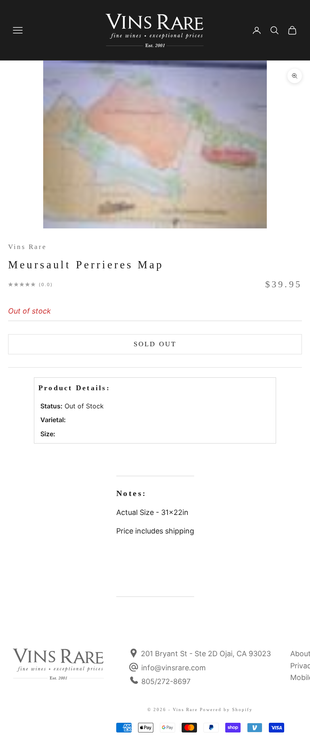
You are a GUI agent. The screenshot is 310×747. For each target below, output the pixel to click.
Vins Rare (27, 247)
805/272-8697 (166, 681)
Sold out (155, 344)
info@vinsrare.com (173, 667)
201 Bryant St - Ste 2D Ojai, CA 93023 (205, 653)
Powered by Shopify (226, 709)
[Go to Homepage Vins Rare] (58, 669)
